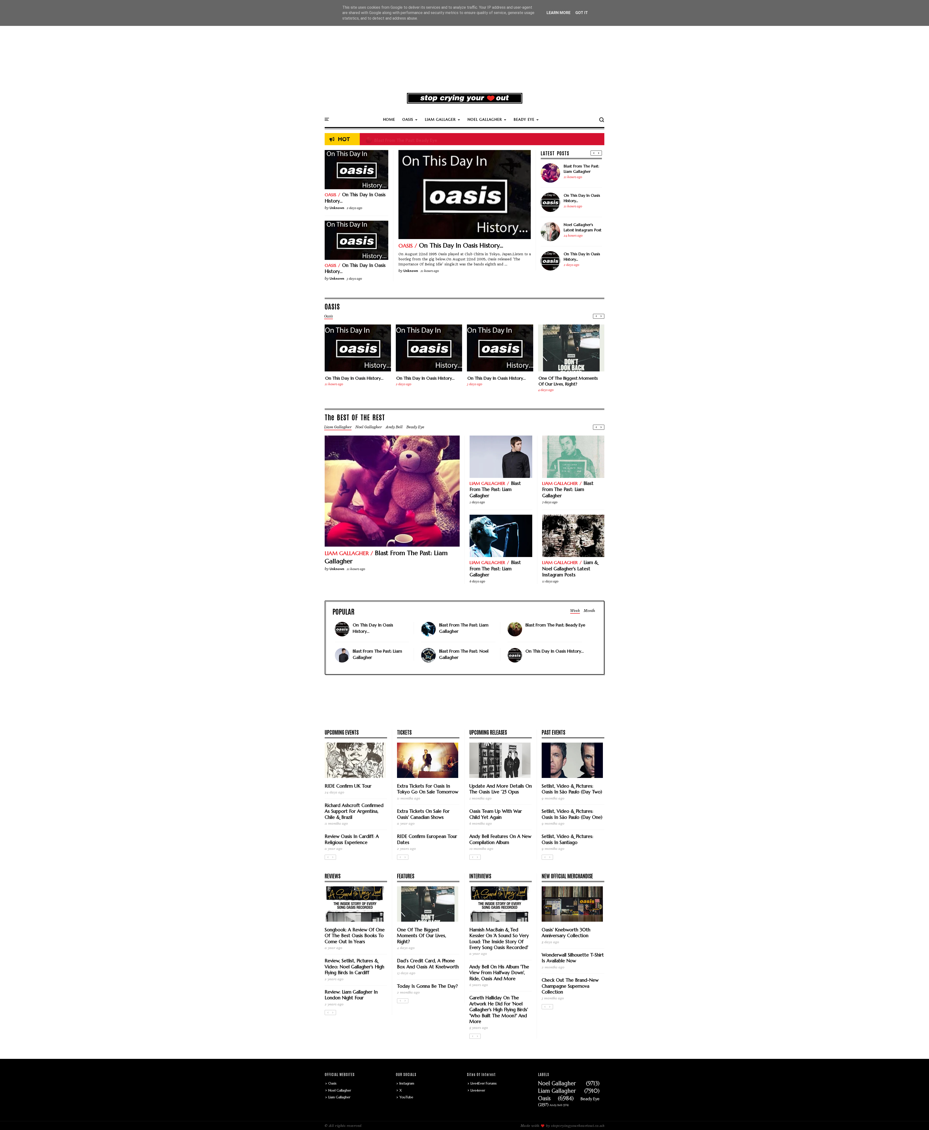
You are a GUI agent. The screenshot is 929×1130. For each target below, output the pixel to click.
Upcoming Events (342, 732)
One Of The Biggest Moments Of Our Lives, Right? (568, 381)
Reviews (332, 875)
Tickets (404, 732)
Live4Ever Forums (484, 1083)
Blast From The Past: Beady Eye (401, 139)
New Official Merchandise (567, 875)
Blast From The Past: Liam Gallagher (581, 169)
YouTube (406, 1097)
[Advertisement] (464, 52)
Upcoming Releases (488, 732)
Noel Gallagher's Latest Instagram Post (582, 227)
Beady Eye (590, 1099)
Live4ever (478, 1090)
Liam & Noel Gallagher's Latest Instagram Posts (570, 568)
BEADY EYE (524, 119)
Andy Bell (556, 1105)
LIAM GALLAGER (440, 119)
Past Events (553, 732)
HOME (389, 119)
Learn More (558, 12)
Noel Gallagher (339, 1090)
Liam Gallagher (347, 553)
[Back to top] (917, 1118)
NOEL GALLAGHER (484, 119)
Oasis (405, 245)
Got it (581, 12)
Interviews (480, 875)
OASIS (407, 119)
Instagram (406, 1083)
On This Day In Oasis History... (461, 245)
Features (405, 875)
